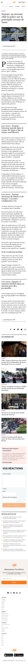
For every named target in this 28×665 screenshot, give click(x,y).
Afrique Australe (4, 620)
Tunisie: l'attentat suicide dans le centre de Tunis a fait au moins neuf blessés (12, 129)
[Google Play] (19, 655)
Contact (3, 629)
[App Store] (8, 655)
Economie (17, 6)
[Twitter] (11, 593)
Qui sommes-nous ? (5, 624)
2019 (2, 640)
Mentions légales (4, 627)
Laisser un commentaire (14, 505)
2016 (2, 645)
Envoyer (14, 582)
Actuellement (4, 6)
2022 (2, 635)
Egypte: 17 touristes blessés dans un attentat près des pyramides (12, 284)
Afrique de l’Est (4, 618)
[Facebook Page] (8, 593)
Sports (2, 609)
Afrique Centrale (4, 616)
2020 (2, 638)
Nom (4, 491)
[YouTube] (14, 593)
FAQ (2, 626)
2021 (2, 637)
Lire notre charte (7, 462)
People (2, 604)
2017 (2, 643)
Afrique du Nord (4, 613)
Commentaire (7, 474)
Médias (2, 607)
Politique (11, 6)
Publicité (3, 631)
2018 (2, 642)
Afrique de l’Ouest (4, 615)
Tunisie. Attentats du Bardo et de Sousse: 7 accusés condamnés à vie (12, 197)
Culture (2, 605)
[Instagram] (20, 593)
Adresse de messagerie (10, 497)
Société (23, 6)
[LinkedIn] (17, 593)
